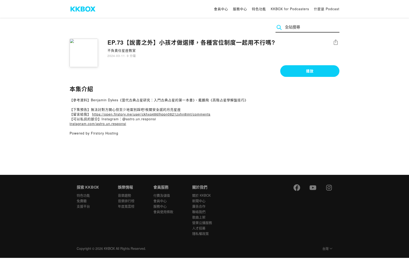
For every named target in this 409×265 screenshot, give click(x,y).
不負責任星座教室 (121, 50)
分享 (336, 42)
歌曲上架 (198, 217)
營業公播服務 (202, 222)
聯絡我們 (198, 211)
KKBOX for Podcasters (290, 8)
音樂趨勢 (124, 195)
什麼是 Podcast (326, 8)
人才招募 (198, 228)
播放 (310, 71)
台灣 (325, 249)
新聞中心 (198, 200)
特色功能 (259, 8)
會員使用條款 (163, 211)
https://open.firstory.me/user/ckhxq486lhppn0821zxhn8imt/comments (151, 114)
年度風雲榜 (126, 206)
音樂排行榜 (126, 200)
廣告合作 (198, 206)
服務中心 (240, 8)
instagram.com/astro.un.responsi (98, 123)
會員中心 (221, 8)
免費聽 (82, 200)
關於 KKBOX (201, 195)
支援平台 (83, 206)
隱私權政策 (200, 233)
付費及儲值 (161, 195)
